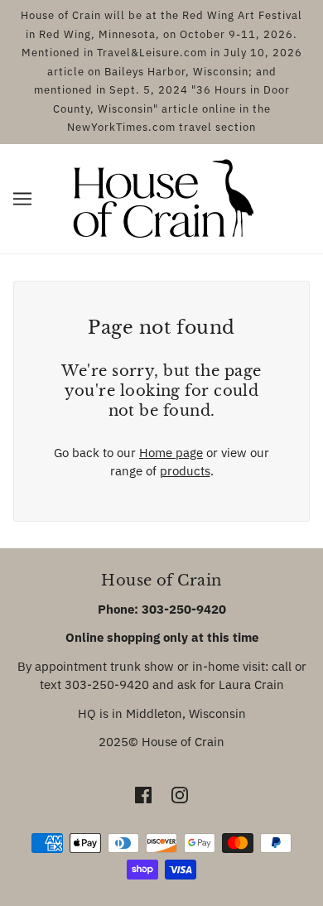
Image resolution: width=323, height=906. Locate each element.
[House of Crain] (161, 197)
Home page (171, 452)
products (185, 471)
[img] (143, 794)
